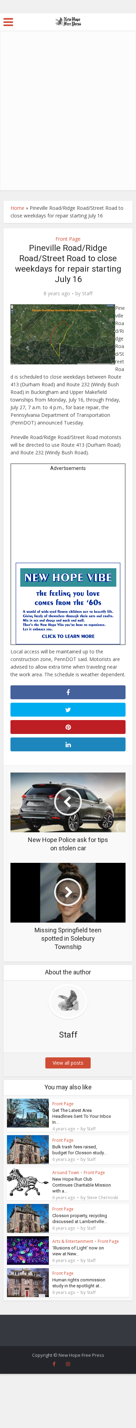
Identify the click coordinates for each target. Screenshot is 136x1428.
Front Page (68, 239)
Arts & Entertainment (72, 1241)
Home (17, 208)
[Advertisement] (68, 119)
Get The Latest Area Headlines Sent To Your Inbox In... (81, 1116)
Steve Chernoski (102, 1197)
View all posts (68, 1062)
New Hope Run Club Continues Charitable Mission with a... (81, 1185)
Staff (87, 293)
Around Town (65, 1172)
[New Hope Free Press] (68, 21)
